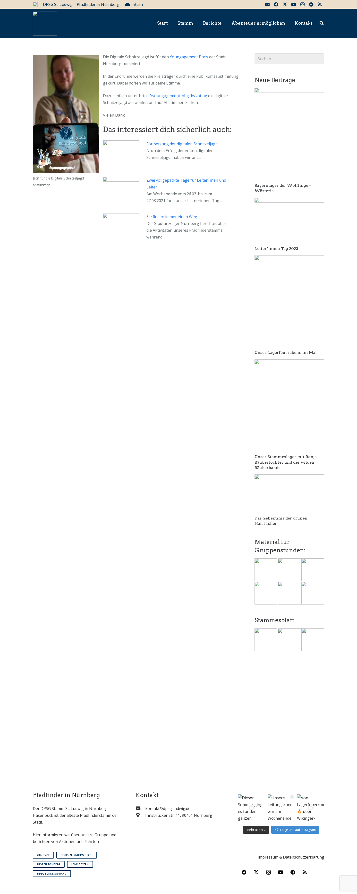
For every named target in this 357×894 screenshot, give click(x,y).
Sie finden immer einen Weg (171, 216)
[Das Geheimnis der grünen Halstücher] (289, 477)
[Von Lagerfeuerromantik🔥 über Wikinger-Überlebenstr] (310, 808)
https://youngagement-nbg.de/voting (173, 95)
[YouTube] (293, 4)
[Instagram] (302, 4)
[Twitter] (284, 4)
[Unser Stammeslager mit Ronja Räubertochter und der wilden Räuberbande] (289, 363)
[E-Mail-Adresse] (267, 4)
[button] (321, 23)
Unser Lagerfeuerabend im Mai (286, 352)
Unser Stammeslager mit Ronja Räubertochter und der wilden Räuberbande (286, 462)
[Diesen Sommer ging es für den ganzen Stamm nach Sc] (251, 808)
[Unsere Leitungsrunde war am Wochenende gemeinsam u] (281, 808)
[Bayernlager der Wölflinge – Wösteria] (289, 91)
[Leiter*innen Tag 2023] (289, 201)
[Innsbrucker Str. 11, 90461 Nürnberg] (140, 815)
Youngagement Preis (189, 57)
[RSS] (319, 4)
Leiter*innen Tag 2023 (276, 248)
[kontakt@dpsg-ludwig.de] (140, 808)
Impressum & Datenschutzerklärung (291, 857)
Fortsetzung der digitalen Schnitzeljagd (182, 143)
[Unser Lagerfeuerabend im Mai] (289, 258)
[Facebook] (276, 4)
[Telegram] (311, 4)
